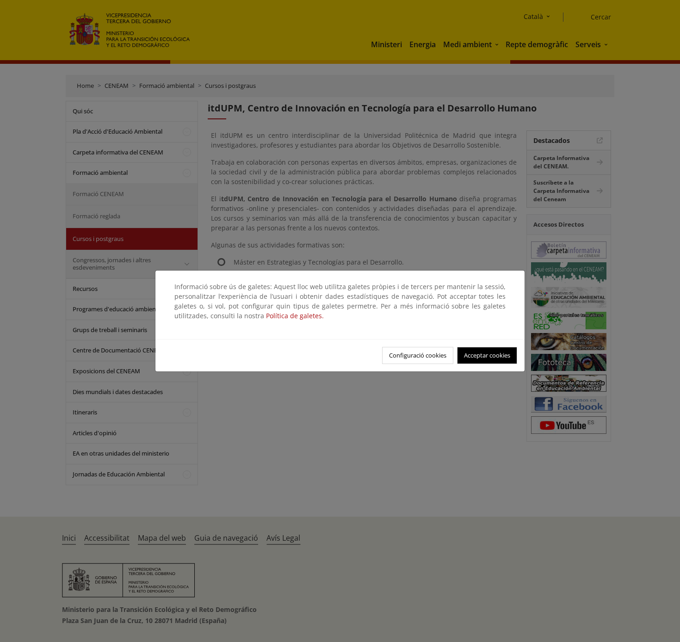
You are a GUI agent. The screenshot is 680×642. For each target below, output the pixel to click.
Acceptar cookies (487, 355)
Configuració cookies (417, 355)
